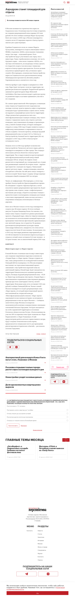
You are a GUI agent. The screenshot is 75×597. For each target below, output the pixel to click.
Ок (37, 593)
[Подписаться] (16, 347)
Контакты (30, 531)
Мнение (40, 544)
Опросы (40, 560)
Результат (24, 425)
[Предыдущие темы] (64, 440)
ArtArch (43, 334)
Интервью (41, 540)
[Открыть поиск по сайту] (64, 2)
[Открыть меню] (68, 2)
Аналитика (41, 537)
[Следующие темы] (68, 440)
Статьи (38, 334)
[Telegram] (55, 382)
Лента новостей (57, 9)
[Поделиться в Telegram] (10, 347)
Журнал (40, 553)
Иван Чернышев (14, 334)
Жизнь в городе (42, 547)
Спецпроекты (42, 550)
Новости (40, 531)
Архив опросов (37, 430)
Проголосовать (13, 425)
